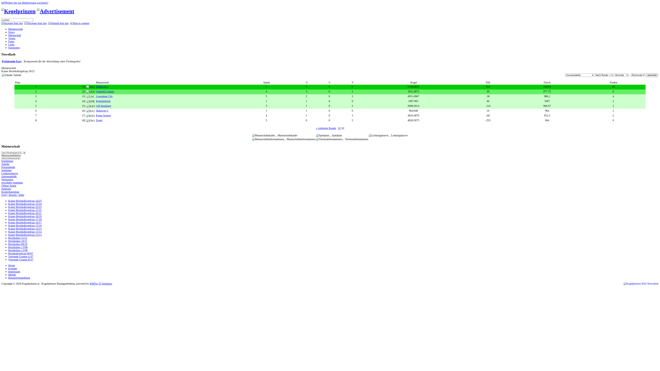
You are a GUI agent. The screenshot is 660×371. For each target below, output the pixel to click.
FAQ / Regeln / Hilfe (12, 195)
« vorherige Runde (326, 128)
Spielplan (6, 170)
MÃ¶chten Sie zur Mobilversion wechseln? (24, 2)
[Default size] (58, 23)
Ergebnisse (7, 161)
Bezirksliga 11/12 (17, 238)
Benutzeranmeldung (19, 277)
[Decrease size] (35, 23)
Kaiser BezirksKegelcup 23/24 (25, 204)
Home (11, 265)
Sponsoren (14, 47)
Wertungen (7, 179)
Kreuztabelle (8, 167)
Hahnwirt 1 (102, 86)
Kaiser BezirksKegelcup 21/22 (25, 210)
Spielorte (6, 188)
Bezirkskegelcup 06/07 (20, 253)
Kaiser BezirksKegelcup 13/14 (25, 231)
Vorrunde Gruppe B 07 (20, 259)
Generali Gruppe (105, 91)
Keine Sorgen (103, 115)
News (11, 32)
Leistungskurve (9, 173)
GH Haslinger (103, 105)
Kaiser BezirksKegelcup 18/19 (25, 216)
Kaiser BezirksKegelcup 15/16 (25, 225)
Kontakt (12, 268)
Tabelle (5, 164)
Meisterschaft (15, 29)
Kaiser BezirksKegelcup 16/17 (25, 222)
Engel (99, 120)
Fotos (11, 41)
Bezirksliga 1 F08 (18, 247)
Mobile (12, 274)
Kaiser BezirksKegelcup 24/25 (25, 200)
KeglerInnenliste (10, 191)
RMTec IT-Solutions (101, 283)
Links (11, 44)
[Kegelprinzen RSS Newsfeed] (641, 283)
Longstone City (104, 96)
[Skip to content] (79, 23)
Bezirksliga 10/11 (17, 241)
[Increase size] (12, 23)
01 (339, 128)
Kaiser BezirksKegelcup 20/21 (25, 213)
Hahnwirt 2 (102, 110)
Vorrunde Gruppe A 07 (20, 256)
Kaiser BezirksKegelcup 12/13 (25, 234)
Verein (11, 38)
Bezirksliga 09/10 (17, 244)
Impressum (14, 271)
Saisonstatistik (9, 176)
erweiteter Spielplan (12, 182)
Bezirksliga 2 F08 (18, 250)
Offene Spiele (8, 185)
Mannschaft (14, 35)
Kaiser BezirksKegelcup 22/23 (25, 207)
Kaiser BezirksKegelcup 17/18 (25, 219)
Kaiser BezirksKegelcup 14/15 (25, 228)
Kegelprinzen (103, 101)
